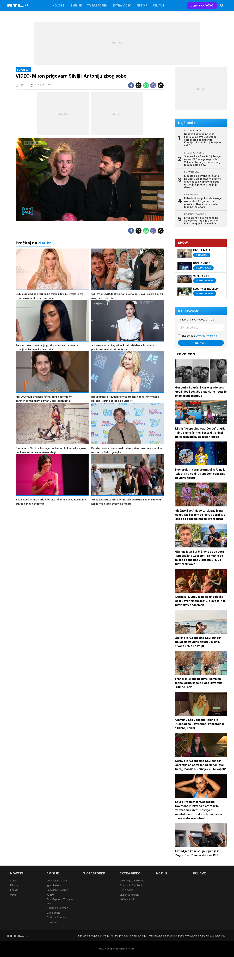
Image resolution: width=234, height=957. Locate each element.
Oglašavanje (139, 935)
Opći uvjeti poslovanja (212, 935)
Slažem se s (199, 335)
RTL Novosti (188, 311)
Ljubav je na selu (129, 894)
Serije (13, 880)
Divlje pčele (53, 912)
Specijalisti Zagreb (57, 890)
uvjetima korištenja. (206, 335)
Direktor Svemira (56, 917)
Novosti (58, 5)
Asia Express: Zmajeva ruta (60, 901)
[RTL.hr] (17, 5)
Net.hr (44, 242)
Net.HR (142, 5)
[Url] (161, 85)
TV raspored (97, 5)
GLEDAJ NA (197, 5)
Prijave (158, 5)
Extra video (122, 5)
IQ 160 (50, 894)
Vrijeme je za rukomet (132, 880)
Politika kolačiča (157, 935)
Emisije (76, 5)
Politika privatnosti (120, 935)
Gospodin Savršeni (58, 907)
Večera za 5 (127, 899)
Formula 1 (52, 922)
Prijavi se (201, 343)
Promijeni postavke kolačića (183, 935)
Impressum (84, 935)
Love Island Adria (57, 880)
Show (183, 242)
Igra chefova (54, 885)
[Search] (222, 5)
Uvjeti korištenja (100, 935)
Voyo (13, 894)
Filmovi (14, 885)
